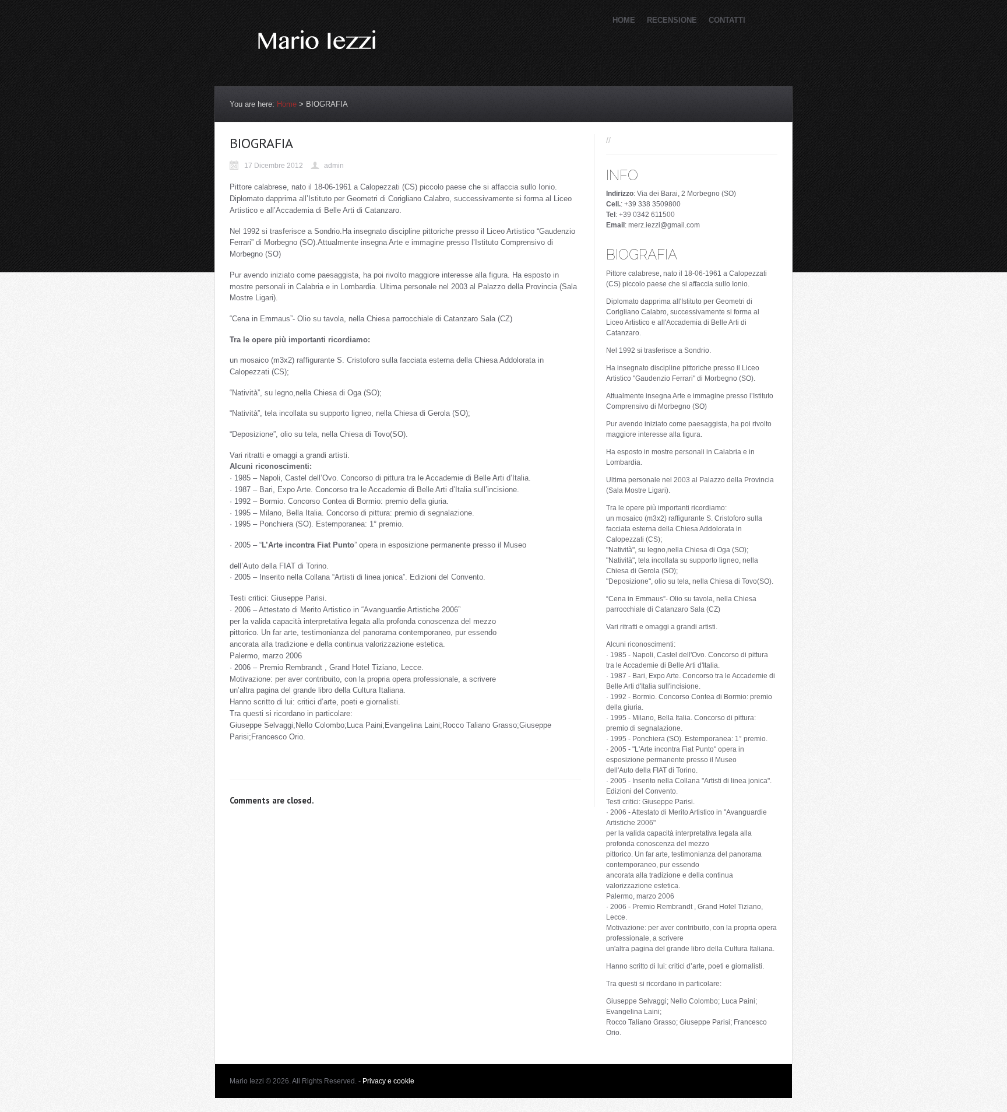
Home (287, 104)
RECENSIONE (672, 20)
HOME (623, 20)
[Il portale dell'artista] (317, 67)
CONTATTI (727, 20)
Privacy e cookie (388, 1081)
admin (334, 166)
